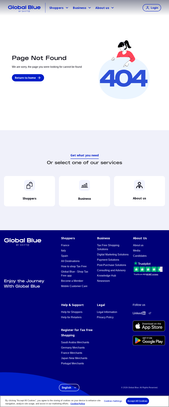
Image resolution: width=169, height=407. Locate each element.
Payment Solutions (108, 259)
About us (102, 8)
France (65, 245)
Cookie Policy (77, 403)
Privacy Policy (105, 317)
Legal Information (107, 312)
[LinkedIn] (139, 313)
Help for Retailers (71, 317)
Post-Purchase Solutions (111, 265)
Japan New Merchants (74, 358)
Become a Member (72, 280)
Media (136, 250)
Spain (64, 255)
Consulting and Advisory (111, 270)
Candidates (140, 255)
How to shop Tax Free (74, 266)
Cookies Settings (113, 400)
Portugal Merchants (72, 363)
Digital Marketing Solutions (113, 254)
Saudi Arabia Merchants (75, 342)
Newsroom (103, 280)
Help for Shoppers (71, 312)
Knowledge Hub (106, 275)
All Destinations (70, 261)
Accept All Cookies (137, 400)
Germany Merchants (73, 347)
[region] (84, 401)
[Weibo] (150, 313)
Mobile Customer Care (74, 286)
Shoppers (56, 8)
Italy (63, 250)
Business (79, 8)
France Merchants (71, 352)
